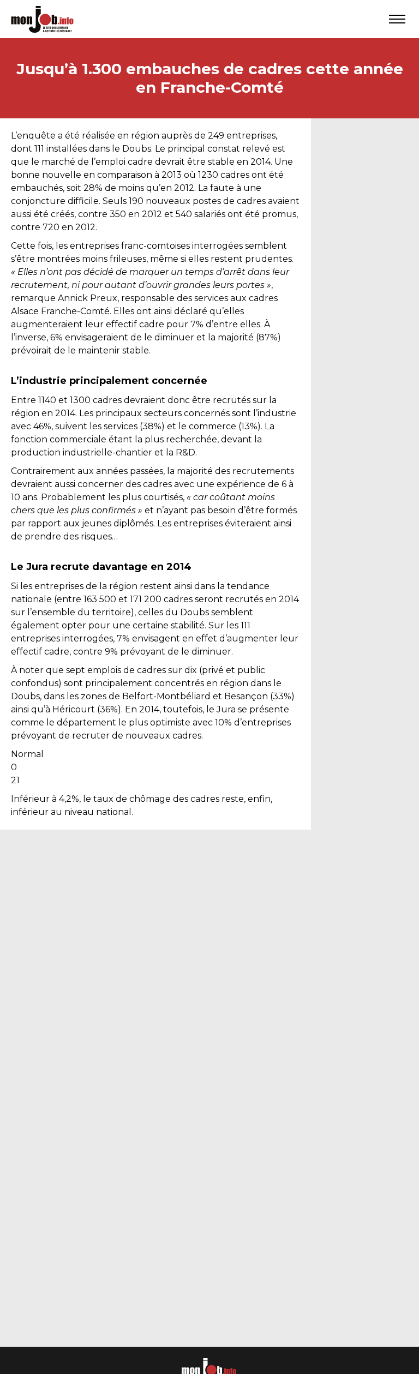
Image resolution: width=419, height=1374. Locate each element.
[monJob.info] (42, 19)
